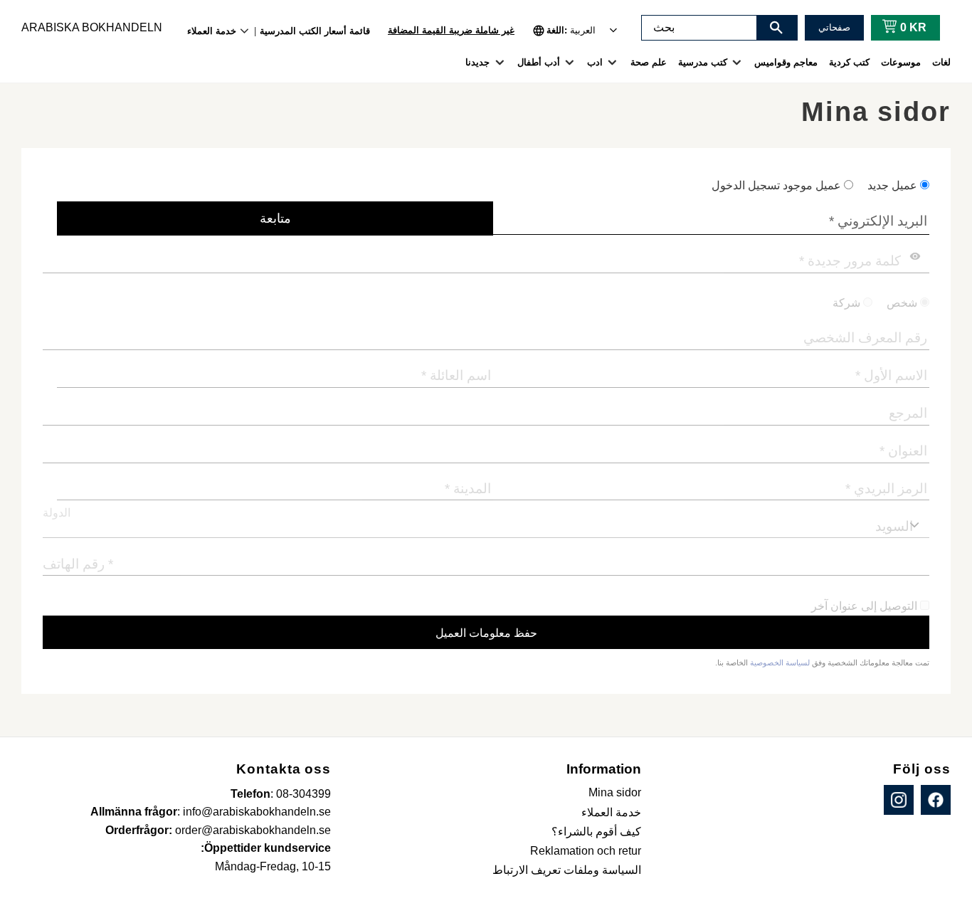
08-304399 (303, 794)
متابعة (275, 218)
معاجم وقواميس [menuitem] (786, 62)
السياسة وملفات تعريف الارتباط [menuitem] (566, 870)
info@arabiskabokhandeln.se (257, 812)
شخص (902, 303)
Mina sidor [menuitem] (614, 792)
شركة (846, 303)
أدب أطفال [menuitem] (538, 62)
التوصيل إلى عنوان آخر (864, 606)
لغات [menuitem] (941, 62)
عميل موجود (776, 185)
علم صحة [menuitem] (648, 62)
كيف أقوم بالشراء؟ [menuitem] (596, 832)
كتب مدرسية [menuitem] (702, 62)
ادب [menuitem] (595, 62)
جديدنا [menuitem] (477, 62)
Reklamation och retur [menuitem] (585, 851)
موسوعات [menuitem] (901, 62)
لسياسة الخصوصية (780, 662)
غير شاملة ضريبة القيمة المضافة (451, 30)
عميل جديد (892, 185)
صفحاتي (834, 27)
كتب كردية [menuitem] (849, 62)
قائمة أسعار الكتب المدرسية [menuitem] (315, 31)
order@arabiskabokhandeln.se (253, 830)
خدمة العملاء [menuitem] (211, 31)
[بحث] (776, 28)
